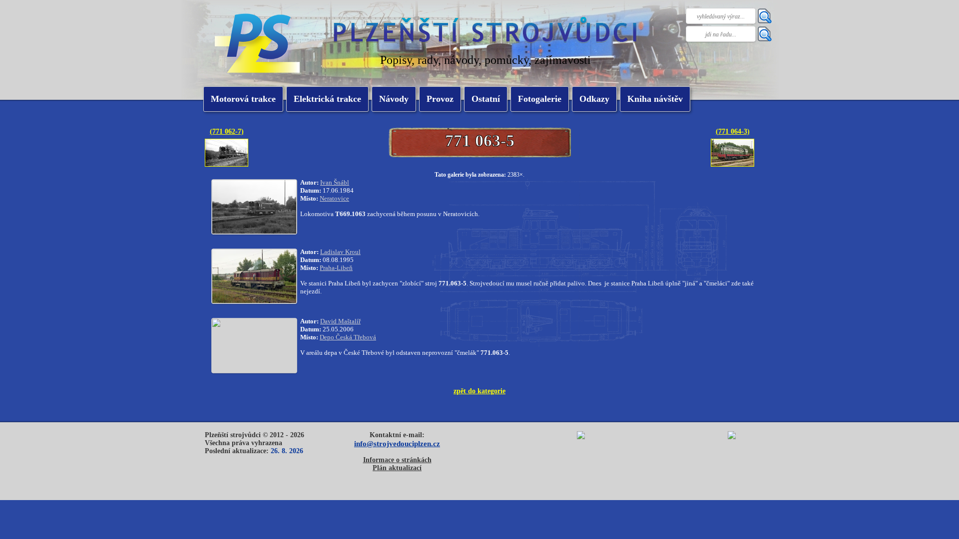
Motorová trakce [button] (243, 99)
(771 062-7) (227, 131)
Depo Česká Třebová (348, 337)
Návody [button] (394, 99)
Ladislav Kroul (340, 252)
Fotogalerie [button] (539, 99)
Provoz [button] (440, 99)
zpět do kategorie (479, 391)
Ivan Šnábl (334, 182)
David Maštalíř (340, 321)
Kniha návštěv (655, 99)
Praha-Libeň (336, 267)
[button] (327, 99)
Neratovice (334, 198)
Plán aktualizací (397, 468)
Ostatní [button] (486, 99)
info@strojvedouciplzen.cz (397, 443)
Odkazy (594, 99)
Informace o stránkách (397, 460)
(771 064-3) (733, 131)
